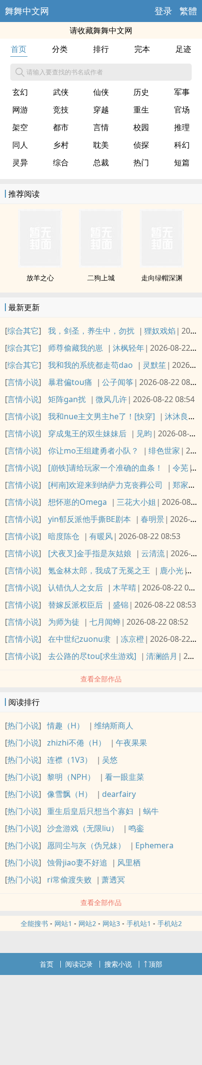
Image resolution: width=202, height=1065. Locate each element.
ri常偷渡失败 (69, 879)
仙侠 (101, 92)
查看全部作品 (101, 678)
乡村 (61, 144)
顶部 (155, 964)
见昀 (144, 433)
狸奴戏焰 (160, 330)
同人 (20, 144)
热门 (141, 162)
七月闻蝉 (105, 621)
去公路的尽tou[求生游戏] (92, 656)
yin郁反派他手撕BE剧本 (89, 519)
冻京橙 (132, 639)
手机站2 (169, 923)
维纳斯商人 (113, 725)
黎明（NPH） (71, 776)
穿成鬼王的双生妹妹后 (87, 433)
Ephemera (154, 845)
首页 (18, 49)
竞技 (61, 109)
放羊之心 (40, 277)
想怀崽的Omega (77, 502)
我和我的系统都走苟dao (90, 365)
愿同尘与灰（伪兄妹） (86, 845)
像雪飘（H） (69, 794)
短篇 (182, 162)
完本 (142, 49)
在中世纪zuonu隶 (79, 639)
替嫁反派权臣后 (75, 604)
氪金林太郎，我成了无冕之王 (99, 570)
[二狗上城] (101, 264)
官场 (182, 109)
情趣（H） (65, 725)
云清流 (153, 553)
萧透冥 (113, 879)
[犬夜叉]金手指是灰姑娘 (89, 553)
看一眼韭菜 (124, 776)
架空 (20, 127)
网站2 (87, 923)
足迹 (183, 49)
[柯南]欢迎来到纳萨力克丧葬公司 (105, 484)
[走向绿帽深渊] (162, 264)
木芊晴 (124, 587)
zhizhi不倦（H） (76, 742)
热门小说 (23, 725)
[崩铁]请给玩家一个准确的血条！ (105, 467)
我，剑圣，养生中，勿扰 (91, 330)
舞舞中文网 (27, 11)
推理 (182, 127)
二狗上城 (101, 277)
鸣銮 (136, 828)
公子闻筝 (117, 382)
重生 (141, 109)
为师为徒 (63, 621)
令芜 (180, 467)
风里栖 (129, 862)
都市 (61, 127)
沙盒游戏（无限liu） (83, 828)
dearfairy (119, 794)
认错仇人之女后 (75, 587)
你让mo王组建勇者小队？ (93, 450)
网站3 (111, 923)
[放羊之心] (40, 264)
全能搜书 (34, 923)
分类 (60, 49)
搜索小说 (118, 964)
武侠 (61, 92)
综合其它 (23, 330)
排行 (101, 49)
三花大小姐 (136, 502)
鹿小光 (171, 570)
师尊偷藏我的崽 (75, 347)
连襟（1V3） (69, 759)
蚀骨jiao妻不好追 (77, 862)
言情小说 (23, 382)
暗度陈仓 (63, 536)
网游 (20, 109)
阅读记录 (79, 964)
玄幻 (20, 92)
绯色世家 (164, 450)
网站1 (63, 923)
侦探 (141, 144)
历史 (141, 92)
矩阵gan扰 (67, 399)
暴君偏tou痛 (70, 382)
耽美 (101, 144)
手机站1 (138, 923)
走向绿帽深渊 (161, 277)
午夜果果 (131, 742)
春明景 (152, 519)
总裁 (101, 162)
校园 (141, 127)
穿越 (101, 109)
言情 (101, 127)
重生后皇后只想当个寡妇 (90, 811)
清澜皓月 (161, 656)
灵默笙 (154, 365)
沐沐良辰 (180, 416)
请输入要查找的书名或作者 (64, 72)
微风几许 (111, 399)
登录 (163, 11)
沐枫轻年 (128, 347)
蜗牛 (151, 811)
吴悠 (110, 759)
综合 (61, 162)
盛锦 (120, 604)
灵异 (20, 162)
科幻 (182, 144)
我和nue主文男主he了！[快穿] (101, 416)
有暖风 (101, 536)
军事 (182, 92)
